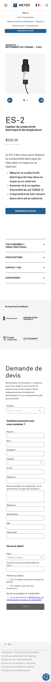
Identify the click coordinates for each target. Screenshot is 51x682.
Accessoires (32, 26)
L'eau (39, 47)
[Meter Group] (20, 5)
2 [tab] (27, 100)
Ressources (19, 26)
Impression (7, 652)
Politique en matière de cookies (17, 667)
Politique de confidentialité (15, 670)
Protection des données (26, 652)
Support (40, 21)
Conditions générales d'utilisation (18, 656)
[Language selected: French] (39, 5)
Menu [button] (10, 644)
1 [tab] (24, 100)
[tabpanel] (25, 74)
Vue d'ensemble (25, 17)
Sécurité (31, 663)
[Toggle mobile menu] (6, 5)
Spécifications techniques (20, 21)
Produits (10, 45)
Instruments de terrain (19, 47)
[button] (46, 677)
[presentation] (20, 5)
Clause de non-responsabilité (16, 660)
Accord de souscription (13, 663)
